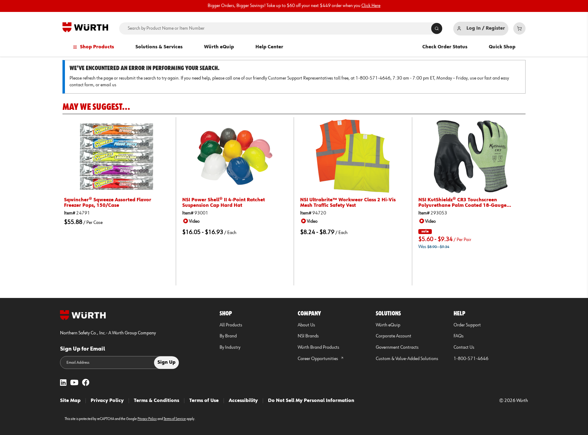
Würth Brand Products (318, 347)
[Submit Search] (436, 28)
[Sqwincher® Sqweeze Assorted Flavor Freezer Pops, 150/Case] (117, 156)
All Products (231, 325)
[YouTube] (74, 383)
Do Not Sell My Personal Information (311, 400)
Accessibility (243, 400)
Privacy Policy (107, 400)
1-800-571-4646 (471, 358)
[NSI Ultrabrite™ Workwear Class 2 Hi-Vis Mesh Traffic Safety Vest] (353, 156)
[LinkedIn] (63, 383)
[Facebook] (85, 383)
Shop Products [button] (97, 47)
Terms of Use (204, 400)
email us (108, 85)
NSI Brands (308, 336)
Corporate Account (393, 336)
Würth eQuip (219, 47)
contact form (81, 85)
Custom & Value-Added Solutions (407, 358)
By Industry (230, 347)
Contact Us (464, 347)
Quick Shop (502, 47)
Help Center (269, 47)
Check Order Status (444, 47)
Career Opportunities (318, 358)
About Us (306, 325)
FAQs (459, 336)
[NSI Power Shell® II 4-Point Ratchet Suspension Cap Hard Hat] (235, 156)
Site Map (70, 400)
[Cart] (519, 28)
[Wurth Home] (85, 27)
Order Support (467, 325)
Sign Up (166, 362)
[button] (192, 221)
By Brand (228, 336)
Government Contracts (397, 347)
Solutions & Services (159, 47)
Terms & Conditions (156, 400)
